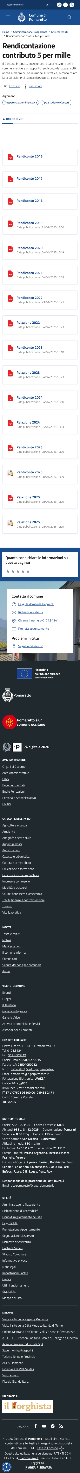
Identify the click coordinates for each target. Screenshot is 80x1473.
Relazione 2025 (28, 497)
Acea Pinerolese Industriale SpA (22, 1344)
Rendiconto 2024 (30, 397)
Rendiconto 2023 (30, 347)
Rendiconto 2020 (30, 247)
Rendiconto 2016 (30, 156)
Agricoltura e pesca (14, 825)
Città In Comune (47, 1448)
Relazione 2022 (28, 322)
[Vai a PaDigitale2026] (40, 747)
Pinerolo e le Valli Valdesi (18, 1369)
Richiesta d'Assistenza (16, 1241)
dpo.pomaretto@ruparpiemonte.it (32, 1185)
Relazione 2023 (28, 372)
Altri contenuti (59, 32)
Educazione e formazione (18, 868)
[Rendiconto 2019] (10, 223)
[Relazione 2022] (10, 323)
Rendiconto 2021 (30, 272)
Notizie (6, 940)
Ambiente (8, 831)
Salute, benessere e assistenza (22, 893)
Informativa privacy (14, 1260)
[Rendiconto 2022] (10, 298)
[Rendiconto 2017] (10, 179)
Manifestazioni (11, 946)
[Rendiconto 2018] (10, 201)
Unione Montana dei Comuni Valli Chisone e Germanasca (39, 1331)
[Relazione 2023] (10, 373)
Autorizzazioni (11, 850)
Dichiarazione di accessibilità (20, 1210)
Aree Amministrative (15, 772)
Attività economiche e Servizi (21, 1023)
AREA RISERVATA (40, 1467)
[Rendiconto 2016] (10, 156)
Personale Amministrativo (19, 797)
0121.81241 (15, 1050)
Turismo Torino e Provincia (18, 1356)
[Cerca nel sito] (69, 17)
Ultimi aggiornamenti (15, 1285)
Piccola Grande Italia (15, 1381)
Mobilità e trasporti (14, 887)
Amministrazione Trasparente (30, 32)
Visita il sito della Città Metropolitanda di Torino (32, 1325)
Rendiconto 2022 (30, 297)
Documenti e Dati (13, 785)
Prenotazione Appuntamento (21, 1229)
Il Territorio (9, 1005)
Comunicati (9, 958)
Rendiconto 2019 (30, 222)
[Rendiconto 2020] (10, 248)
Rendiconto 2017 (30, 178)
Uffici (5, 779)
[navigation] (7, 17)
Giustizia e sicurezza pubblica (20, 875)
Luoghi (6, 998)
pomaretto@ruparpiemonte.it (30, 1073)
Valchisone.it (10, 1375)
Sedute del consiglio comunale (21, 965)
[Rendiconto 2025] (10, 447)
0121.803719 (17, 1055)
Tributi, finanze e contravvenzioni (23, 900)
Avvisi (6, 971)
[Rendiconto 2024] (10, 398)
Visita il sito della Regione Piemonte (25, 1319)
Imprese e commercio (16, 881)
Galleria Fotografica (14, 1011)
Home (5, 32)
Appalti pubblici (12, 844)
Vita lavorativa (11, 912)
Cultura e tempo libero (16, 862)
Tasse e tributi (11, 933)
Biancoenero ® (29, 1458)
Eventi (6, 992)
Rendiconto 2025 (30, 447)
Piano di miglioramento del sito (22, 1217)
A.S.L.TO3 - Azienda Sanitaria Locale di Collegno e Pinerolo (40, 1338)
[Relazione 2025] (10, 497)
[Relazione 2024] (10, 422)
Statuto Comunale (14, 1254)
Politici (6, 804)
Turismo (7, 906)
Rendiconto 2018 (30, 200)
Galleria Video (11, 1017)
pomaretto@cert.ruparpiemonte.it (32, 1069)
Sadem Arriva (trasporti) (17, 1350)
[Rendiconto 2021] (10, 273)
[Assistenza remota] (61, 1448)
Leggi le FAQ (10, 1223)
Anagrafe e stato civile (16, 837)
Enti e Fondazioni (13, 791)
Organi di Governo (13, 766)
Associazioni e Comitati (17, 1030)
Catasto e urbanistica (16, 856)
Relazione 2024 (28, 422)
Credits (6, 1279)
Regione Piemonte (14, 4)
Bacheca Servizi (12, 1248)
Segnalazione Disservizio (18, 1235)
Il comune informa (14, 952)
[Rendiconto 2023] (10, 348)
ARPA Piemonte (12, 1362)
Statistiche (9, 1291)
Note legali (9, 1266)
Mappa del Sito (12, 1297)
